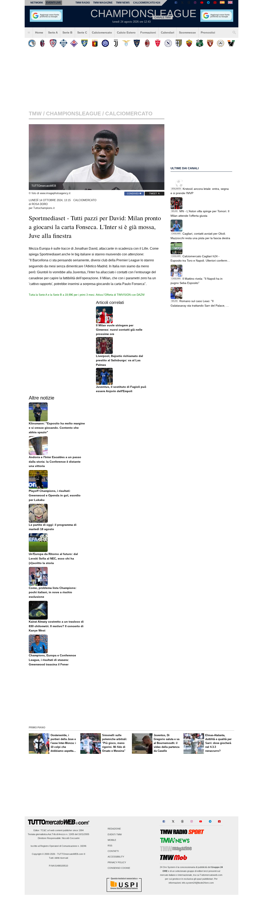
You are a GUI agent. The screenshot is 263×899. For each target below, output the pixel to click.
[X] (182, 3)
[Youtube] (202, 3)
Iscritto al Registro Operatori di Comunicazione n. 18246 (58, 846)
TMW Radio (82, 2)
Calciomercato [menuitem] (102, 32)
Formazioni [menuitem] (148, 32)
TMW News (123, 2)
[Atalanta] (32, 43)
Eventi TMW (115, 834)
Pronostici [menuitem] (208, 32)
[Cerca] (234, 33)
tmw (35, 113)
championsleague (73, 113)
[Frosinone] (84, 43)
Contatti (113, 851)
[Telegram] (208, 3)
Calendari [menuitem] (167, 32)
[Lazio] (126, 43)
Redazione (114, 829)
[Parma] (178, 43)
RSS (110, 845)
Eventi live (53, 2)
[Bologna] (42, 43)
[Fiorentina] (74, 43)
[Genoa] (95, 43)
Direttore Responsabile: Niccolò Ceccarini (58, 838)
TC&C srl (45, 830)
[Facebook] (176, 3)
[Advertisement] (131, 696)
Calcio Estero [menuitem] (126, 32)
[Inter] (105, 43)
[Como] (63, 43)
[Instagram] (195, 3)
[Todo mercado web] (222, 3)
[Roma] (189, 43)
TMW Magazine (103, 2)
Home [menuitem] (39, 32)
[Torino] (210, 43)
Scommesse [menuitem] (187, 32)
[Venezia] (231, 43)
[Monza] (157, 43)
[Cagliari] (53, 43)
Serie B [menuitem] (67, 32)
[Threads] (189, 3)
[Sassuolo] (199, 43)
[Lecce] (137, 43)
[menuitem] (29, 33)
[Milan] (147, 43)
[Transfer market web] (230, 3)
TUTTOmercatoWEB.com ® (71, 854)
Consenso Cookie (119, 868)
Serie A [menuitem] (53, 32)
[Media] (215, 3)
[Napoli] (168, 43)
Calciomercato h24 (146, 2)
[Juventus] (116, 43)
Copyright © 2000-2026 (43, 854)
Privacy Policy (117, 862)
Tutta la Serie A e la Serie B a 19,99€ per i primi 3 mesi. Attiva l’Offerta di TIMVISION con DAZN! (87, 294)
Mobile (112, 840)
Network (36, 2)
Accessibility (116, 857)
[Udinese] (220, 43)
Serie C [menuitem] (82, 32)
